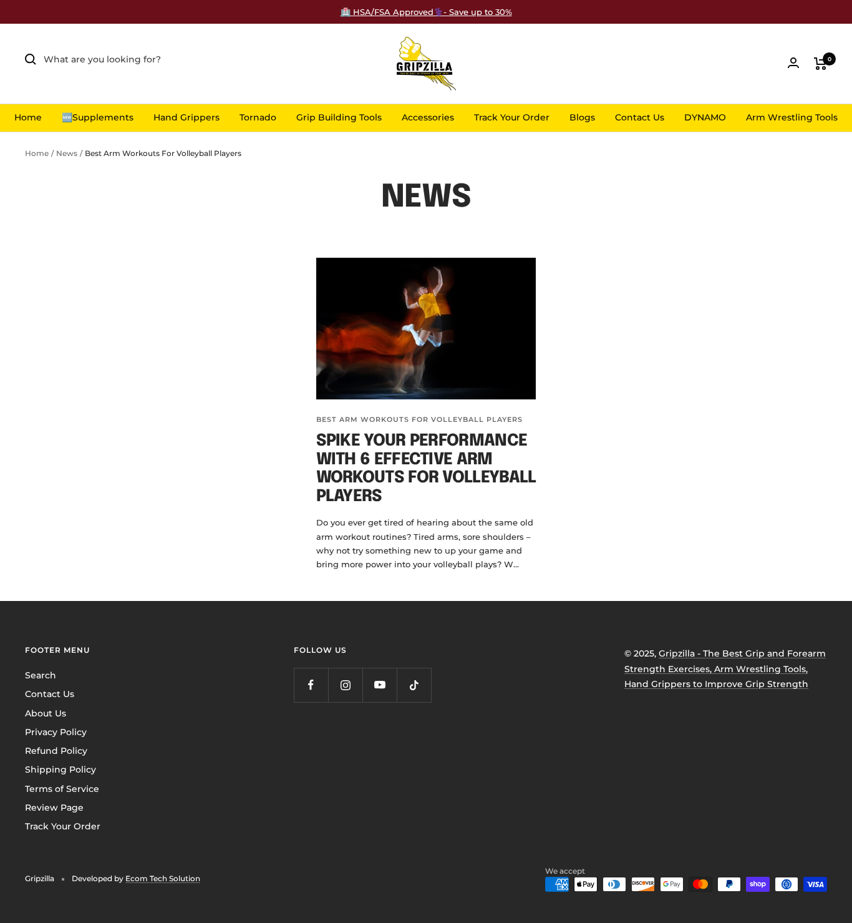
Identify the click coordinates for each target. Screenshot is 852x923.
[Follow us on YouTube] (379, 685)
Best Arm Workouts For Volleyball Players (419, 419)
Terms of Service (62, 788)
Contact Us (639, 117)
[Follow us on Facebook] (311, 685)
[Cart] (820, 63)
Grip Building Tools (339, 117)
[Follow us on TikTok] (414, 685)
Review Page (54, 807)
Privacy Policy (56, 732)
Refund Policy (56, 750)
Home (28, 117)
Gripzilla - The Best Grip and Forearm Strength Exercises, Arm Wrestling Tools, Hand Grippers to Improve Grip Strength (725, 669)
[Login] (793, 62)
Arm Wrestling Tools (792, 117)
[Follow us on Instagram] (345, 685)
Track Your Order (511, 117)
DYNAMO (705, 117)
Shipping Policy (60, 769)
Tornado (258, 117)
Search (40, 675)
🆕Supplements (97, 117)
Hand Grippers (186, 117)
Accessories (428, 117)
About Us (45, 713)
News (66, 153)
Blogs (582, 117)
